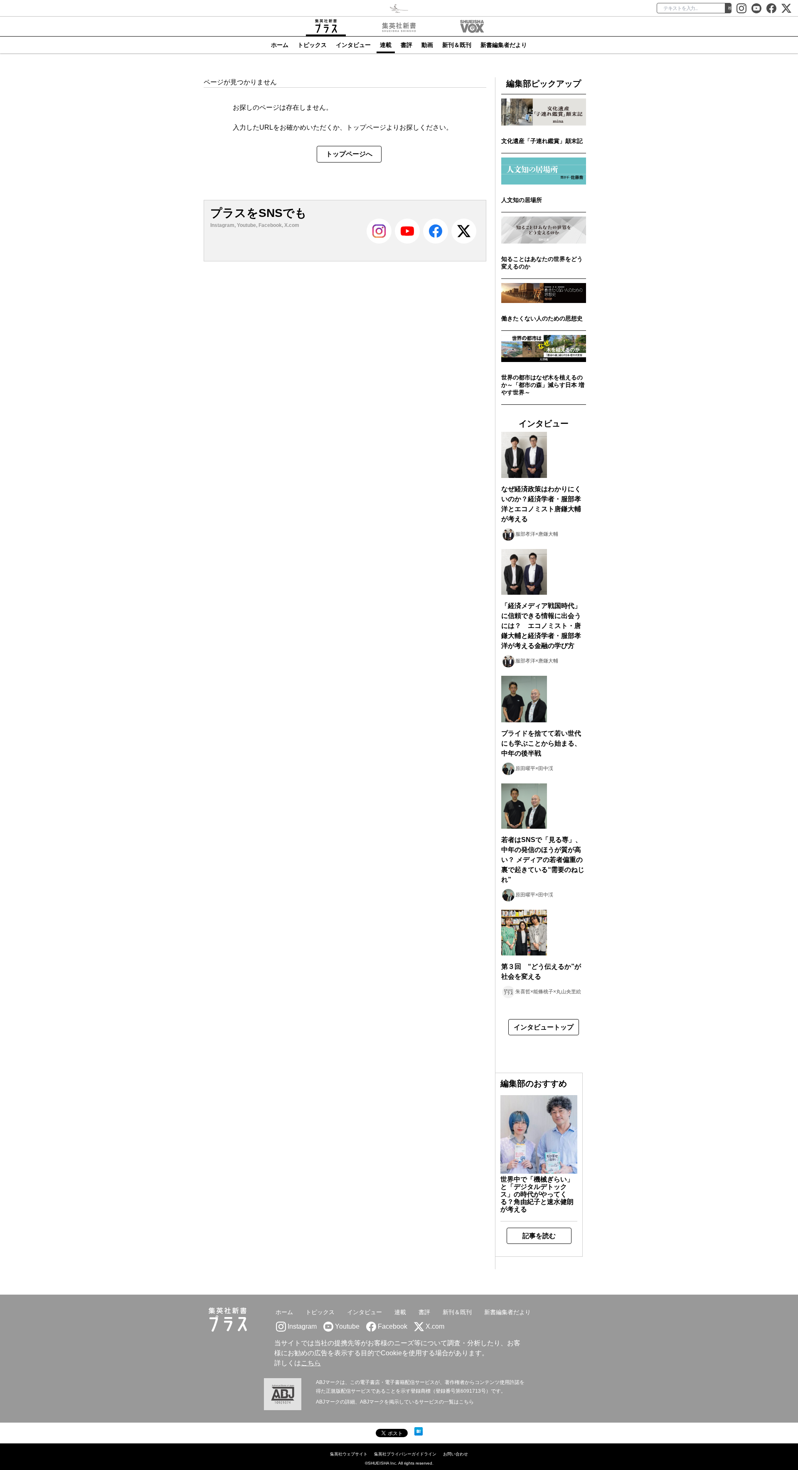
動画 (427, 45)
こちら (311, 1363)
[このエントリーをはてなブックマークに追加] (418, 1431)
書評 (406, 45)
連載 (386, 45)
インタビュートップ (544, 1027)
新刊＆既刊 (456, 45)
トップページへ (349, 154)
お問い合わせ (455, 1454)
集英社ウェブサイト (348, 1454)
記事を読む (539, 1235)
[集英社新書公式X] (786, 8)
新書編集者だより (503, 45)
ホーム (279, 45)
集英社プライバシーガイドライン (405, 1454)
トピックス (312, 45)
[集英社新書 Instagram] (741, 8)
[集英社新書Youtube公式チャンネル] (407, 238)
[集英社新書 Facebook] (771, 8)
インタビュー (353, 45)
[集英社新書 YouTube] (756, 8)
